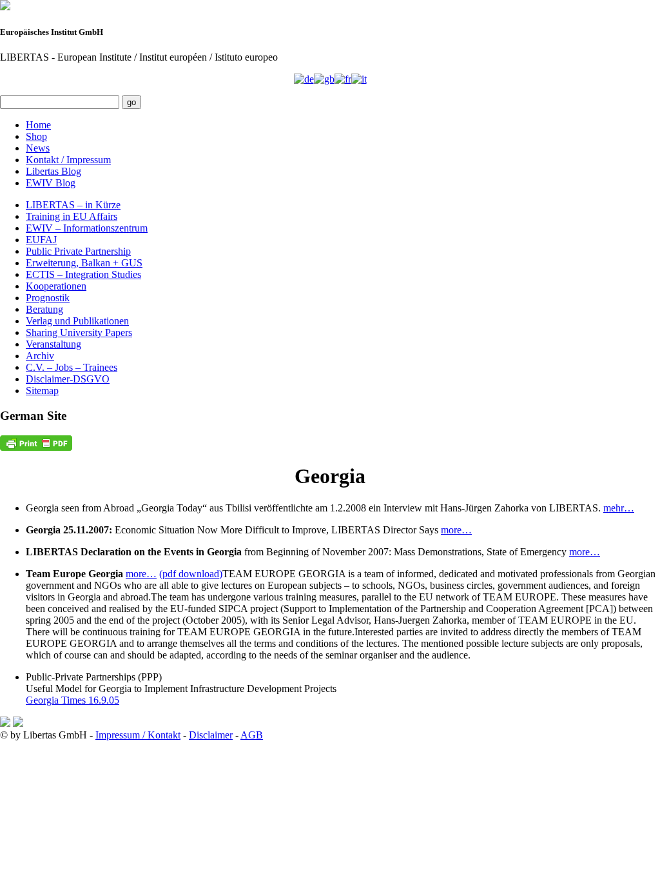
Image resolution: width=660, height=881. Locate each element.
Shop (36, 136)
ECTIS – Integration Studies (83, 274)
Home (38, 124)
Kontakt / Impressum (68, 159)
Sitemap (42, 390)
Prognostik (48, 297)
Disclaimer (211, 734)
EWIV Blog (50, 182)
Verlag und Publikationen (77, 320)
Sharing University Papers (79, 332)
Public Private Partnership (78, 251)
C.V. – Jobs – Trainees (71, 367)
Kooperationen (56, 286)
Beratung (44, 309)
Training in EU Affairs (71, 216)
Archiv (40, 355)
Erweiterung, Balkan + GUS (84, 262)
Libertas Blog (53, 171)
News (38, 148)
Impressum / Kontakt (137, 734)
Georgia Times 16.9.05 (72, 700)
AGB (251, 734)
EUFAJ (41, 239)
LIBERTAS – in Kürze (73, 204)
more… (456, 529)
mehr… (618, 507)
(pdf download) (190, 573)
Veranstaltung (53, 344)
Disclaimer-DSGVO (68, 378)
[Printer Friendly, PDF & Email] (36, 443)
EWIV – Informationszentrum (87, 228)
